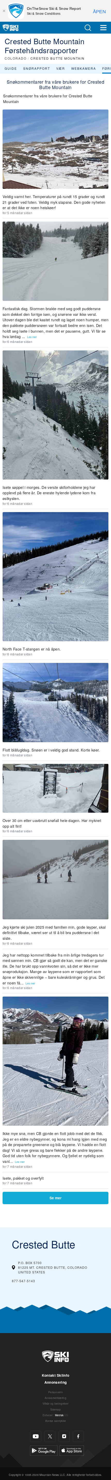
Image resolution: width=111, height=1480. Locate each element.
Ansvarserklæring (55, 1398)
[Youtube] (35, 1436)
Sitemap (55, 1409)
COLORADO (16, 58)
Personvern (55, 1392)
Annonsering (55, 1382)
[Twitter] (50, 1436)
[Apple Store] (71, 1449)
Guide (11, 68)
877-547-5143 (23, 1281)
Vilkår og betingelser (56, 1403)
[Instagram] (64, 1436)
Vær (60, 68)
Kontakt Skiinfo (55, 1375)
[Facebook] (78, 1436)
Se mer (55, 1197)
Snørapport (36, 68)
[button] (88, 27)
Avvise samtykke (55, 1421)
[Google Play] (44, 1449)
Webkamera (83, 68)
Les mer (32, 337)
